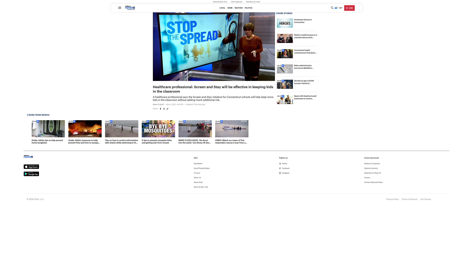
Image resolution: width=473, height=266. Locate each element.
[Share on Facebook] (160, 109)
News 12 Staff (158, 104)
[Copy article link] (167, 109)
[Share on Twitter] (164, 109)
